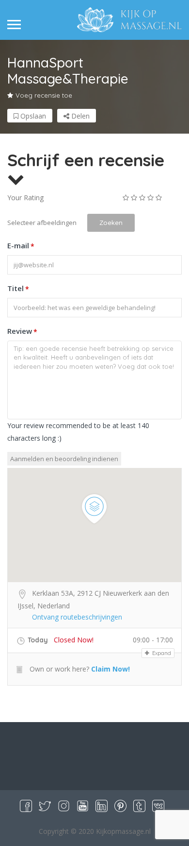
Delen (79, 116)
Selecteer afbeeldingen (42, 222)
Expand (161, 653)
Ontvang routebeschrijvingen (77, 617)
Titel (18, 288)
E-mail (20, 246)
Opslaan (32, 116)
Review (22, 331)
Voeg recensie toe (44, 95)
